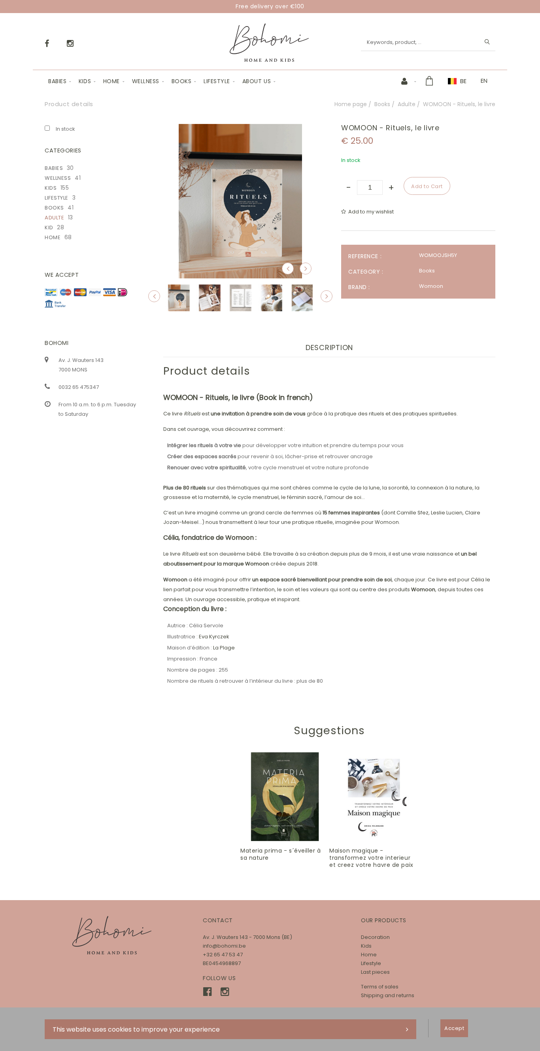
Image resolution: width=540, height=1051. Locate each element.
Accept (454, 1028)
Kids (85, 81)
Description (329, 347)
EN (484, 81)
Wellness (145, 81)
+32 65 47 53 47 (223, 954)
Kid (49, 227)
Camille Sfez (413, 512)
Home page (350, 104)
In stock (65, 129)
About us (256, 81)
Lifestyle (217, 81)
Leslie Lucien (447, 512)
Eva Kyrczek (214, 636)
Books (182, 81)
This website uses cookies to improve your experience (136, 1029)
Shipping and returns (387, 995)
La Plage (224, 647)
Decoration (375, 937)
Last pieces (375, 972)
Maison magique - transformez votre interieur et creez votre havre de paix (371, 858)
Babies (57, 81)
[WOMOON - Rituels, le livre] (240, 129)
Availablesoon (288, 796)
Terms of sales (379, 986)
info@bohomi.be (224, 946)
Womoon (431, 286)
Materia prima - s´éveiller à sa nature (280, 854)
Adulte (406, 104)
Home (111, 81)
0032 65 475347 (79, 387)
